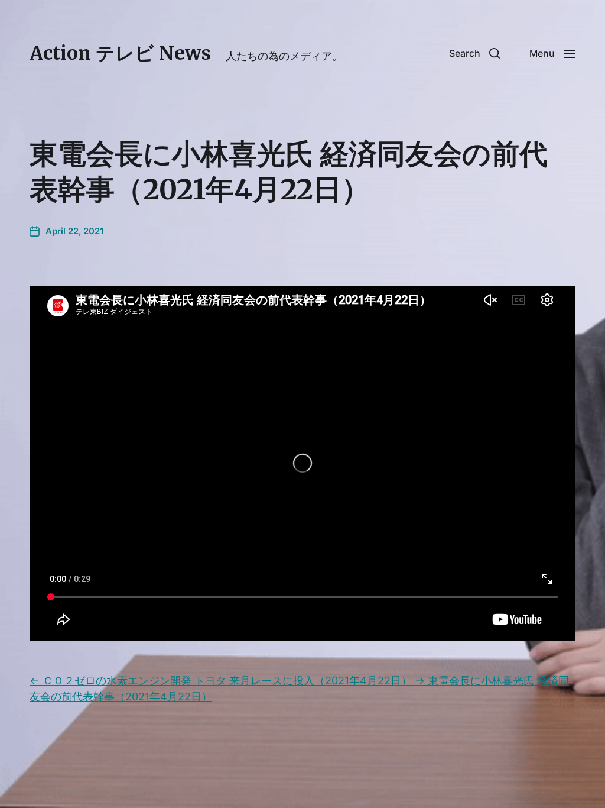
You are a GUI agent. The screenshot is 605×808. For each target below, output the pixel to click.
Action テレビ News (120, 53)
